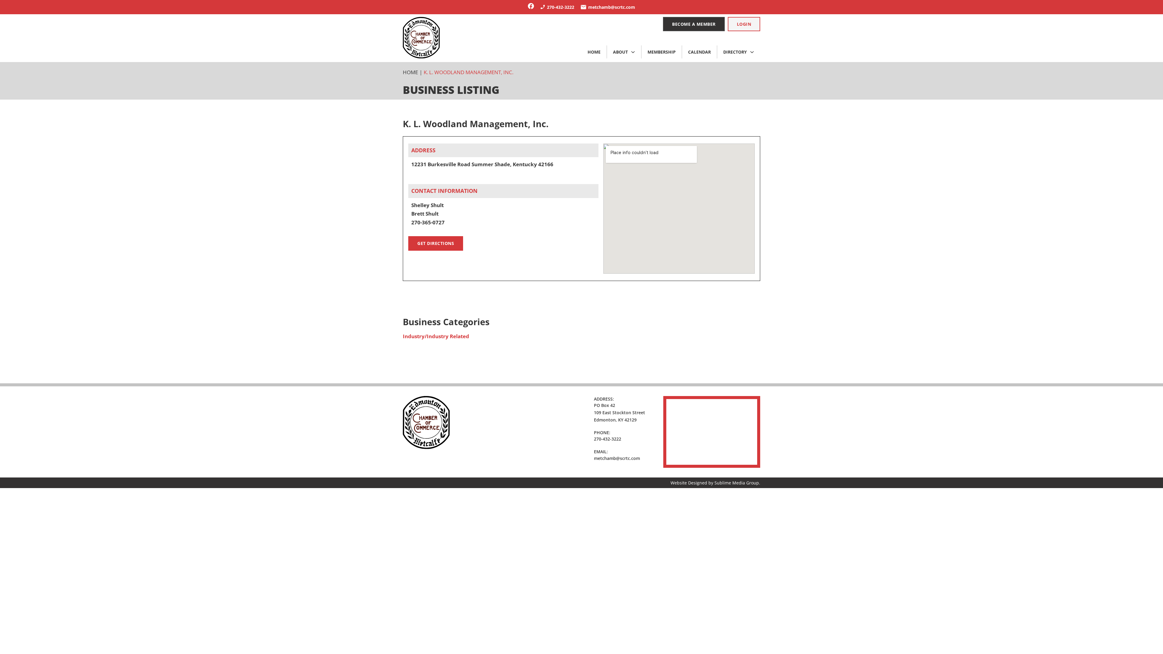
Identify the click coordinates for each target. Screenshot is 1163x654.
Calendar (699, 52)
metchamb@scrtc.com (617, 458)
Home (594, 52)
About (620, 52)
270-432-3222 (607, 439)
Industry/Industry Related (436, 336)
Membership (662, 52)
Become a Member (694, 24)
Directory (735, 52)
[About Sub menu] (633, 52)
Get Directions (435, 243)
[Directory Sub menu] (752, 52)
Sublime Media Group (736, 483)
